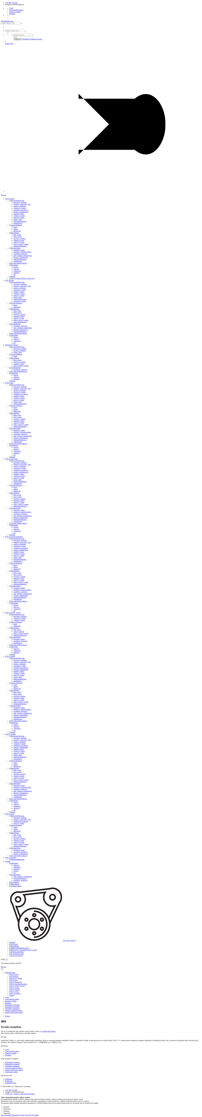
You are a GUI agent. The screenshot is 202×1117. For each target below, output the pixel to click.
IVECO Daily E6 (28, 278)
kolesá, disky (17, 219)
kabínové (16, 273)
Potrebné (6, 1107)
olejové (15, 267)
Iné (14, 276)
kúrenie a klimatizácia (20, 257)
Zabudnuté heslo (10, 1083)
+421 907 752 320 (11, 2)
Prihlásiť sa (17, 39)
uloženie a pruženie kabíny (22, 252)
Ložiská (18, 886)
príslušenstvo (17, 223)
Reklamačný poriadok (12, 1005)
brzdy (15, 227)
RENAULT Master (11, 345)
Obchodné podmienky (12, 1009)
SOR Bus (20, 952)
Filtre (16, 265)
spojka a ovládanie (19, 206)
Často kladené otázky (16, 10)
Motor (17, 233)
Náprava (19, 225)
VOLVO (20, 956)
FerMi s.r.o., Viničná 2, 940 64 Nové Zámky (20, 1094)
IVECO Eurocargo (11, 459)
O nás (11, 8)
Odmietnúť (15, 1115)
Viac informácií (6, 1115)
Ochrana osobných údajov (14, 1011)
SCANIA (20, 954)
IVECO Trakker (10, 734)
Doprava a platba (15, 12)
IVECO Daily (9, 199)
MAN (17, 946)
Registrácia (26, 39)
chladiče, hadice (18, 214)
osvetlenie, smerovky (20, 254)
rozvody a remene (19, 238)
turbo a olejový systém (20, 244)
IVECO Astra (9, 814)
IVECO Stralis (10, 656)
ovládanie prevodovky (20, 210)
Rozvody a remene (69, 940)
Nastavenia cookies (11, 1072)
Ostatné (7, 861)
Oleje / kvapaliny (10, 858)
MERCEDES (24, 948)
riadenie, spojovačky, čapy (22, 204)
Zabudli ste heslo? (36, 39)
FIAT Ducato (9, 280)
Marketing (6, 1113)
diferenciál (16, 231)
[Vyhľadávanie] (21, 23)
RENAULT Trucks (30, 950)
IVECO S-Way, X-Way (13, 613)
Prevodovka (23, 263)
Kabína (18, 248)
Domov (7, 1016)
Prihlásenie (8, 1079)
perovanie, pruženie (20, 202)
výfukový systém (19, 216)
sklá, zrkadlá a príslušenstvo (22, 256)
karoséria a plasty (19, 250)
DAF (16, 944)
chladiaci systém (18, 240)
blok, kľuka (17, 235)
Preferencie (7, 1109)
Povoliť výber (24, 1115)
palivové (16, 269)
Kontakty (12, 14)
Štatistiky (6, 1111)
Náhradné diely (10, 973)
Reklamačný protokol (12, 1007)
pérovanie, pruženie (20, 284)
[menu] (103, 191)
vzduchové (17, 271)
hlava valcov (17, 237)
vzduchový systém (19, 208)
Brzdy (17, 882)
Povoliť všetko (34, 1115)
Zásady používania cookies (14, 1012)
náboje (15, 229)
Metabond (21, 859)
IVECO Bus (9, 383)
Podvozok (21, 200)
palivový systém (18, 218)
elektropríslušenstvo (20, 221)
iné (14, 275)
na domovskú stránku (48, 1031)
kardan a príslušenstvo (20, 212)
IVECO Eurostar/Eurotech (14, 537)
